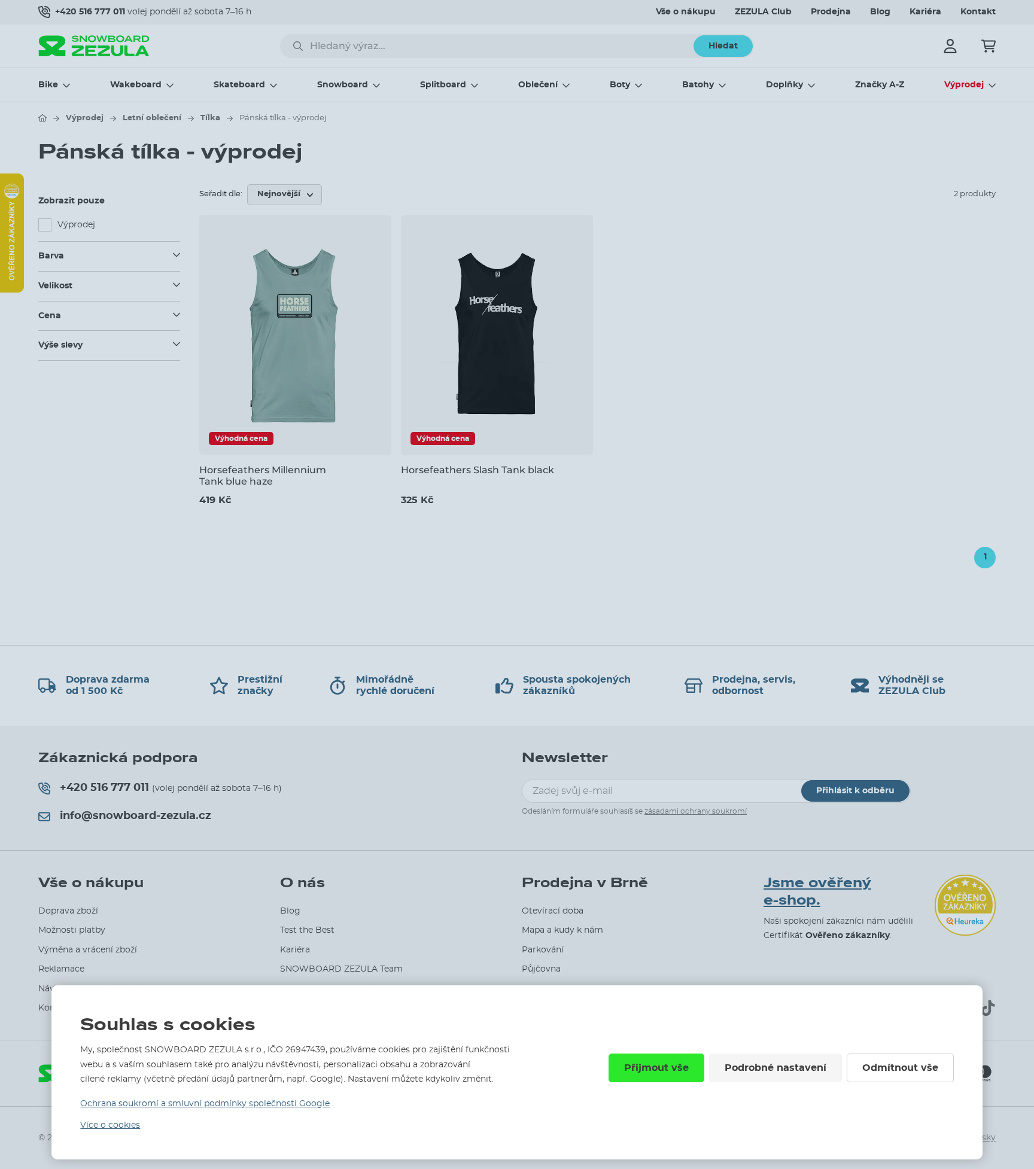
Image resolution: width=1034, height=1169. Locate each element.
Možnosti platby (71, 930)
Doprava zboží (68, 911)
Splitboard (443, 85)
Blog (880, 12)
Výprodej (964, 85)
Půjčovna (541, 969)
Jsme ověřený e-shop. (817, 892)
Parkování (543, 950)
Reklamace (61, 969)
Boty (620, 85)
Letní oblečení (152, 118)
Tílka (210, 118)
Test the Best (307, 930)
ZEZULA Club (763, 12)
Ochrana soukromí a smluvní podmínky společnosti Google (205, 1104)
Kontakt (978, 12)
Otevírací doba (552, 911)
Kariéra (925, 12)
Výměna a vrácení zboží (87, 950)
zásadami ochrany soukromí (695, 811)
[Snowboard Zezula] (94, 45)
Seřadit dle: (220, 194)
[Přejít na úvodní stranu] (42, 118)
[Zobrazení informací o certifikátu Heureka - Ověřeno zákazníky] (12, 289)
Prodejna (831, 12)
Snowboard (342, 85)
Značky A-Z (879, 85)
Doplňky (784, 85)
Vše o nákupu (686, 12)
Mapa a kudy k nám (562, 930)
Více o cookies (110, 1125)
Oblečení (538, 85)
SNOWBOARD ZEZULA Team (341, 969)
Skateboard (239, 85)
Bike (48, 85)
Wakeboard (136, 85)
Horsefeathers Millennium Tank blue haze (262, 475)
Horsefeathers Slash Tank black (477, 470)
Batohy (698, 85)
